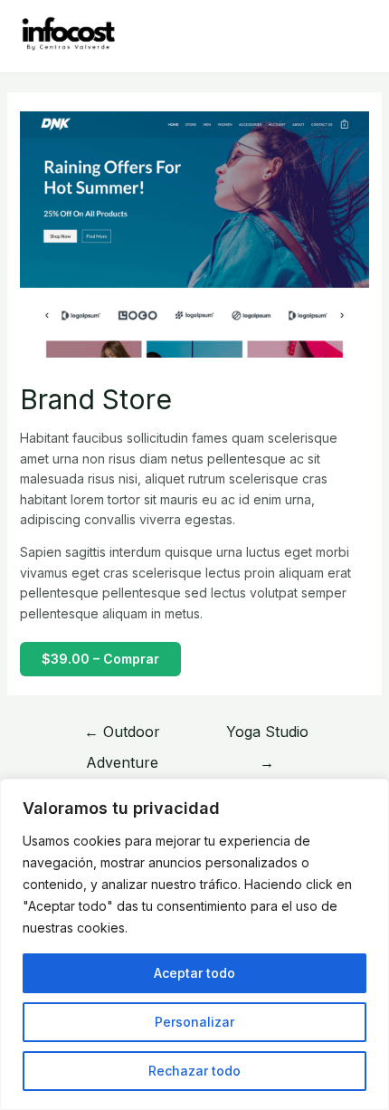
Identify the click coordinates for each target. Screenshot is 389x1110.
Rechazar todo (194, 1070)
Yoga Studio (267, 736)
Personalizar (194, 1021)
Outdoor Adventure (122, 736)
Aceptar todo (194, 973)
